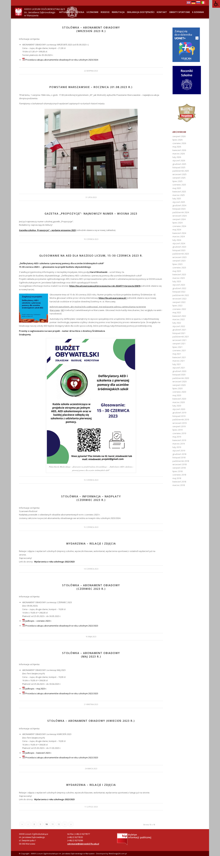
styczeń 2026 (178, 160)
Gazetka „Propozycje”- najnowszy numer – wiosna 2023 (91, 213)
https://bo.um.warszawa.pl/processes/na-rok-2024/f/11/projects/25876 (104, 285)
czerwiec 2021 (179, 350)
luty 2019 (176, 447)
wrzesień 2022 (179, 298)
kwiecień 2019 (179, 440)
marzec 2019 (178, 443)
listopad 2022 (178, 291)
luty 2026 (176, 157)
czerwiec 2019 (179, 433)
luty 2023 (176, 281)
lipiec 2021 (177, 347)
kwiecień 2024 (179, 233)
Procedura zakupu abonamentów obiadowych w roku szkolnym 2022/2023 (61, 625)
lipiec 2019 (177, 429)
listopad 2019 (178, 416)
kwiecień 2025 (179, 191)
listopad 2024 (178, 208)
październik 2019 (180, 419)
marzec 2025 (178, 195)
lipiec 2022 (177, 305)
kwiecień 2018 (179, 481)
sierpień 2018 (179, 467)
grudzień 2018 (179, 454)
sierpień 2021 (179, 343)
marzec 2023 (178, 278)
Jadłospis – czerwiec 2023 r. (38, 620)
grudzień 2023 (179, 246)
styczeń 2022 (178, 326)
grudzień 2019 (179, 412)
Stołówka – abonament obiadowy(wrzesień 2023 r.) (91, 29)
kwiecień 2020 (179, 398)
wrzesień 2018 (179, 464)
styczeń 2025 (178, 202)
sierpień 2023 (179, 260)
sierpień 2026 (179, 136)
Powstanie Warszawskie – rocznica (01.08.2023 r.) (91, 87)
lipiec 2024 (177, 222)
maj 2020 (176, 395)
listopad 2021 (178, 333)
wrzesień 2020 (179, 381)
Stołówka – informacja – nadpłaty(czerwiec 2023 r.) (91, 498)
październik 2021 (180, 336)
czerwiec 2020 (179, 391)
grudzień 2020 (179, 371)
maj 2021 (176, 353)
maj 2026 (176, 146)
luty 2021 (176, 364)
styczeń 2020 (178, 409)
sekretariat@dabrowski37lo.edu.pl (83, 843)
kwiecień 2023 (179, 274)
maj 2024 (176, 229)
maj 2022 (176, 312)
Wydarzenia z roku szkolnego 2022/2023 (54, 561)
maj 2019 (176, 436)
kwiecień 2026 (179, 150)
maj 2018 (176, 478)
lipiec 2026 (177, 139)
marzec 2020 (178, 402)
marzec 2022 (178, 319)
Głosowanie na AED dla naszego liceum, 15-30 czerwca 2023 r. (91, 255)
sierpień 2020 (179, 385)
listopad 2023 (178, 250)
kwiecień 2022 (179, 316)
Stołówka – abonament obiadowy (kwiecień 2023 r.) (91, 721)
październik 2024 (180, 212)
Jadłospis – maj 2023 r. (36, 688)
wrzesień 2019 (179, 423)
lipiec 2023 (177, 264)
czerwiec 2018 (179, 474)
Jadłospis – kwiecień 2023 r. (38, 752)
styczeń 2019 (178, 450)
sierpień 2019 (179, 426)
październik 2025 (180, 170)
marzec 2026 (178, 153)
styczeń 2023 (178, 284)
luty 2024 (176, 240)
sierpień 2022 (179, 302)
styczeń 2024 (178, 243)
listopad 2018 (178, 457)
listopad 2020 (178, 374)
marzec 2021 (178, 360)
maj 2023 (176, 271)
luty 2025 (176, 198)
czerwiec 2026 (179, 143)
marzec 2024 (178, 236)
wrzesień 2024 (179, 215)
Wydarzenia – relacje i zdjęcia (91, 543)
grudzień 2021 (179, 329)
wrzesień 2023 (179, 257)
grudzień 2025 (179, 164)
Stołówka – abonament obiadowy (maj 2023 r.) (91, 654)
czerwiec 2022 (179, 309)
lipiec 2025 (177, 181)
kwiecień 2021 (179, 357)
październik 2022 (180, 295)
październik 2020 (180, 378)
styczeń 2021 (178, 367)
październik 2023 (180, 253)
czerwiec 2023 (179, 267)
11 (53, 824)
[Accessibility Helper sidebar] (216, 4)
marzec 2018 (178, 485)
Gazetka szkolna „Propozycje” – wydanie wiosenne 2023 (47, 230)
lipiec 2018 (177, 471)
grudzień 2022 (179, 288)
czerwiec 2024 (179, 226)
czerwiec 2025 (179, 184)
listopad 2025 (178, 167)
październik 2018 (180, 461)
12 (59, 824)
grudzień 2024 (179, 205)
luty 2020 (176, 405)
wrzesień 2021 (179, 340)
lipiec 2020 (177, 388)
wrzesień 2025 (179, 174)
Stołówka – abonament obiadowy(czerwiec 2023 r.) (91, 587)
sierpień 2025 (179, 177)
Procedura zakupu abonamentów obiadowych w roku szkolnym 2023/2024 (61, 59)
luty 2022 (176, 322)
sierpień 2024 (179, 219)
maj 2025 (176, 188)
